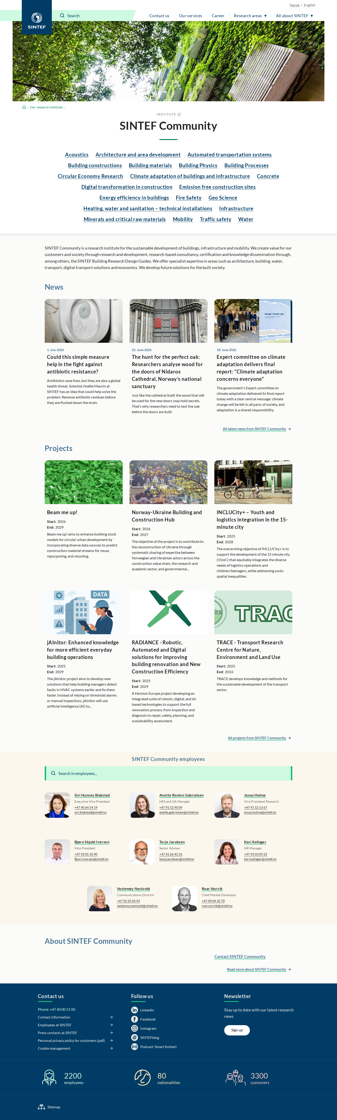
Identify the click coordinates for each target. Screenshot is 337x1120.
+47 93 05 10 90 (86, 854)
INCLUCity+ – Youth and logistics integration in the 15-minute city (252, 519)
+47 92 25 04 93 (128, 901)
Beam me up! (62, 512)
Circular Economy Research (90, 176)
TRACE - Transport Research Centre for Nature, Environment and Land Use (250, 649)
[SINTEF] (37, 17)
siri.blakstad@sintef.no (91, 812)
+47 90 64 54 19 (86, 807)
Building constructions (95, 165)
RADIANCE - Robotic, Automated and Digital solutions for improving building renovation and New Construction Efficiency (166, 657)
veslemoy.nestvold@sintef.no (137, 906)
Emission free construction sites (217, 187)
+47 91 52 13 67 (255, 807)
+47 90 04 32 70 (213, 901)
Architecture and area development (138, 154)
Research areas (248, 15)
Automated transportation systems (230, 154)
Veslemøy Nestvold (133, 888)
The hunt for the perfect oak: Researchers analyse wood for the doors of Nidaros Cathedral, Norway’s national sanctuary (167, 371)
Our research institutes (46, 107)
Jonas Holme (255, 795)
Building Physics (198, 165)
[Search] (62, 15)
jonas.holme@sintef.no (260, 812)
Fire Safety (189, 198)
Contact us (159, 15)
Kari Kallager (255, 842)
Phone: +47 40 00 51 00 (56, 1009)
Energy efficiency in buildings (134, 198)
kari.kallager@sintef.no (260, 859)
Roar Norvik (212, 888)
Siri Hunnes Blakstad (92, 795)
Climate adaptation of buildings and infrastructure (190, 176)
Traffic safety (216, 219)
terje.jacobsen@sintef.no (176, 859)
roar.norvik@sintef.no (217, 906)
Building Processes (246, 165)
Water (245, 219)
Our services (190, 15)
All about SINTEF (292, 15)
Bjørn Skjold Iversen (92, 842)
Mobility (183, 219)
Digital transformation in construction (126, 187)
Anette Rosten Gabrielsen (181, 795)
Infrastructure (236, 208)
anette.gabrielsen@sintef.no (179, 812)
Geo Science (223, 198)
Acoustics (77, 154)
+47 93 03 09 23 (255, 854)
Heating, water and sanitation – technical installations (147, 208)
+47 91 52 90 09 (170, 807)
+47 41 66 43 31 (170, 854)
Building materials (150, 165)
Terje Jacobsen (172, 842)
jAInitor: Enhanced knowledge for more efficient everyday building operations (83, 649)
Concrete (268, 176)
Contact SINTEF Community (239, 956)
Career (218, 15)
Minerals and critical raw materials (125, 219)
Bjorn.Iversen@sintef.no (91, 859)
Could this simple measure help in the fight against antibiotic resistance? (78, 364)
